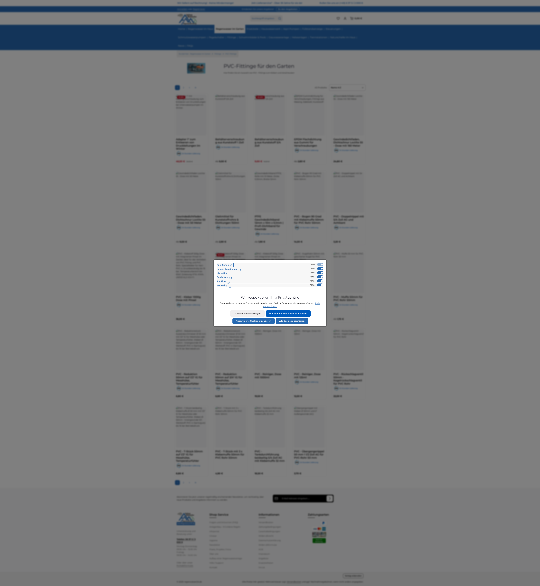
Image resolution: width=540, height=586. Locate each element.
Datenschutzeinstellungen (247, 313)
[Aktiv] (320, 264)
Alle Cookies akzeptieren (292, 321)
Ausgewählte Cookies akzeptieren (253, 321)
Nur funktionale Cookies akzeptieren (288, 313)
